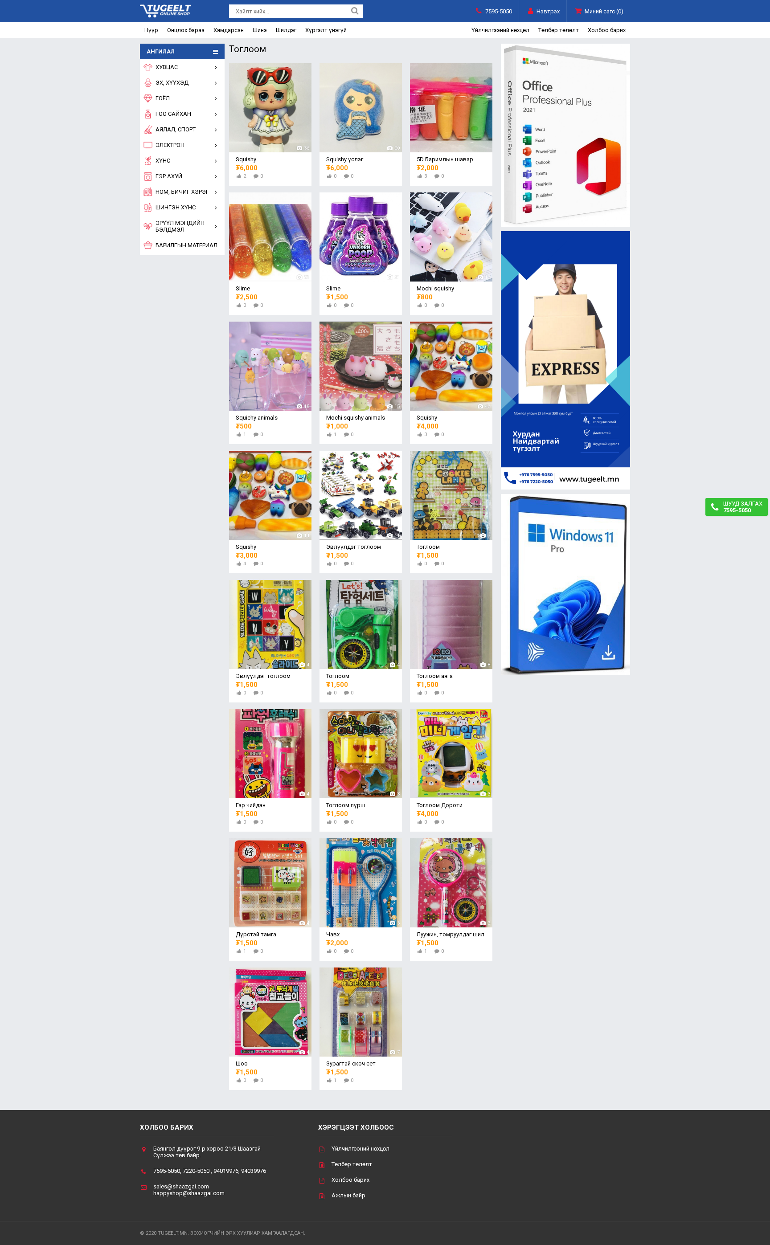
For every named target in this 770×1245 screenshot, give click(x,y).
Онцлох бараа (186, 30)
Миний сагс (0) (604, 11)
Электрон (170, 145)
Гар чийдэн (251, 805)
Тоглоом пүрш (345, 805)
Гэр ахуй (169, 176)
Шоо (242, 1063)
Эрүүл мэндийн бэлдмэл (180, 226)
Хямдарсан (228, 30)
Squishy (246, 159)
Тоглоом (428, 546)
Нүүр (151, 30)
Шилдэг (286, 30)
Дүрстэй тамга (256, 934)
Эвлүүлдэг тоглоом (353, 546)
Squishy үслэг (344, 159)
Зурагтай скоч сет (351, 1063)
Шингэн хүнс (176, 207)
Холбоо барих (607, 30)
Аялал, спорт (176, 129)
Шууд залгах (742, 507)
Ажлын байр (348, 1195)
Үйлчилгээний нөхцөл (500, 30)
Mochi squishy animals (355, 417)
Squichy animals (257, 417)
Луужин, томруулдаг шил (450, 934)
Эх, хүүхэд (172, 82)
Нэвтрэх (548, 11)
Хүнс (163, 160)
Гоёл (163, 98)
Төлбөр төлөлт (558, 30)
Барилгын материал (186, 245)
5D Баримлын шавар (445, 159)
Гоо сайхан (173, 113)
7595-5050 (498, 11)
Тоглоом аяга (435, 676)
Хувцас (167, 67)
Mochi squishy (435, 288)
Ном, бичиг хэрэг (182, 191)
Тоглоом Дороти (440, 805)
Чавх (333, 934)
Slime (243, 288)
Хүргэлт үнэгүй (326, 30)
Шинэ (260, 30)
